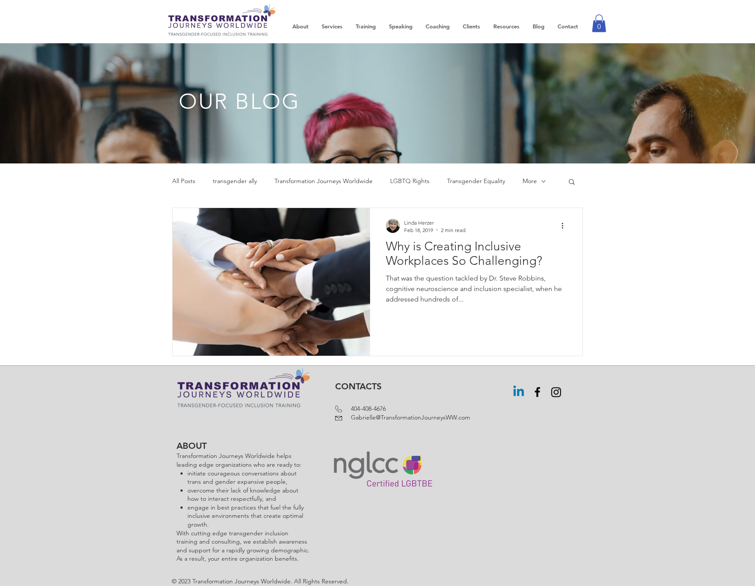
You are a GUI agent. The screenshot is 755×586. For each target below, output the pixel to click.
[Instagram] (556, 392)
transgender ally (235, 181)
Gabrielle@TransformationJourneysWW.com (402, 417)
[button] (599, 23)
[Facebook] (537, 392)
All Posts (183, 181)
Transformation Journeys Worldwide (323, 181)
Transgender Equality (476, 181)
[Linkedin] (518, 392)
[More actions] (565, 226)
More (530, 181)
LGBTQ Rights (409, 181)
